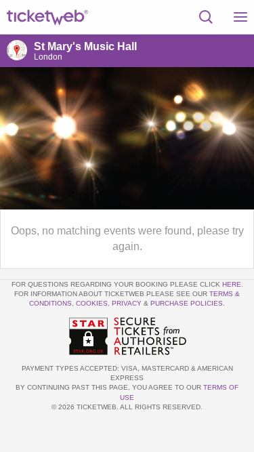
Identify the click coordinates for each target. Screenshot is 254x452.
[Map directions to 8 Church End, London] (17, 50)
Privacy (127, 303)
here (231, 284)
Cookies (92, 303)
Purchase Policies (186, 303)
